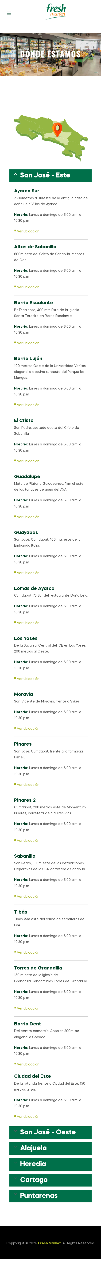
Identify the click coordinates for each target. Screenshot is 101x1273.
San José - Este (45, 175)
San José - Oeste (48, 1132)
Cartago (34, 1180)
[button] (50, 175)
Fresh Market (49, 1243)
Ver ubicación (27, 231)
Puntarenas (39, 1196)
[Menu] (12, 13)
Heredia (33, 1164)
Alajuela (33, 1148)
